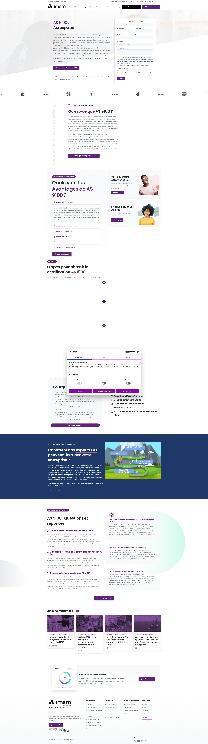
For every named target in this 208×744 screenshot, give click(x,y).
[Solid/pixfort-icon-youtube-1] (138, 741)
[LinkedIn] (158, 1)
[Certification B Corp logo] (53, 730)
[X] (152, 1)
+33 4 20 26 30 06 (141, 1)
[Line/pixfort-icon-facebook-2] (146, 741)
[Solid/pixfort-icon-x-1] (135, 741)
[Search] (119, 7)
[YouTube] (155, 1)
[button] (133, 460)
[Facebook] (150, 1)
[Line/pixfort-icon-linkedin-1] (142, 741)
